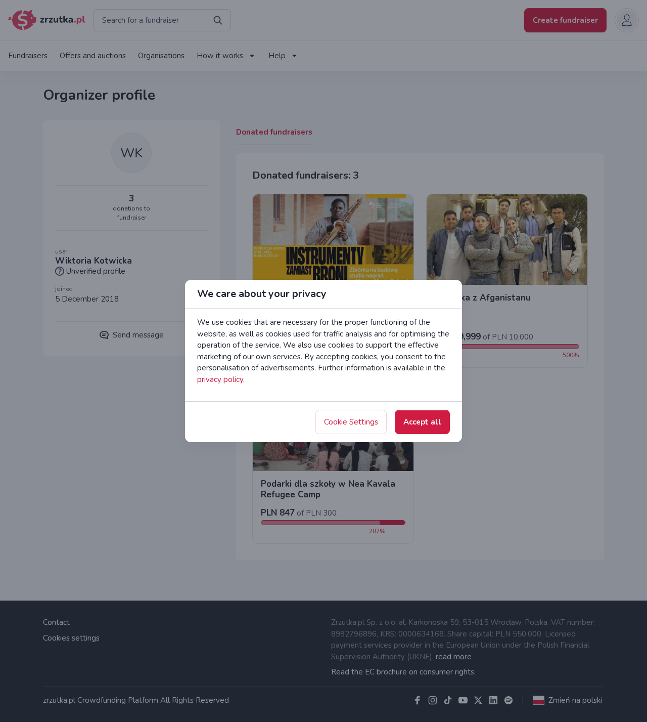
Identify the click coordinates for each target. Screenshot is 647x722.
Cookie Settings (351, 422)
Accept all (422, 422)
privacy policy (220, 379)
